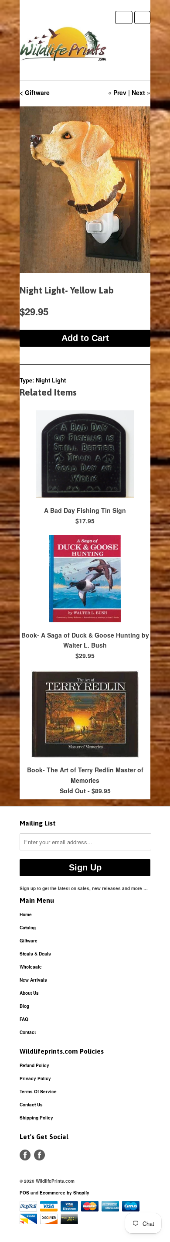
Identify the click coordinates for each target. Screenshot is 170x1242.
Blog (24, 1006)
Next (138, 92)
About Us (29, 993)
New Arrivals (33, 980)
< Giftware (35, 92)
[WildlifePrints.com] (63, 45)
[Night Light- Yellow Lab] (85, 189)
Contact (28, 1032)
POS (24, 1193)
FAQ (24, 1019)
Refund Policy (34, 1065)
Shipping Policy (36, 1118)
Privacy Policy (35, 1078)
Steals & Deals (35, 954)
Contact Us (31, 1105)
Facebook (25, 1155)
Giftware (28, 941)
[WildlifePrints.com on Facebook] (39, 1155)
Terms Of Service (38, 1091)
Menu (124, 17)
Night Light (51, 380)
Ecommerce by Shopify (64, 1193)
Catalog (28, 928)
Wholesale (31, 967)
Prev (119, 92)
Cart (142, 17)
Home (26, 914)
